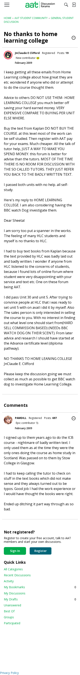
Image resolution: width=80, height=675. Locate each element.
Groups (9, 617)
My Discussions (14, 593)
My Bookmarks (40, 587)
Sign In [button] (15, 551)
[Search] (66, 4)
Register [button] (40, 551)
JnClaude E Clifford (27, 53)
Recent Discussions (17, 575)
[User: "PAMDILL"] (8, 420)
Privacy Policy (9, 673)
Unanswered (12, 605)
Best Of (9, 611)
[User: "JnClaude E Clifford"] (8, 55)
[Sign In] (74, 4)
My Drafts (40, 599)
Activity (9, 581)
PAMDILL (20, 418)
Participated (12, 623)
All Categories (13, 569)
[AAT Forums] (40, 4)
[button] (73, 38)
